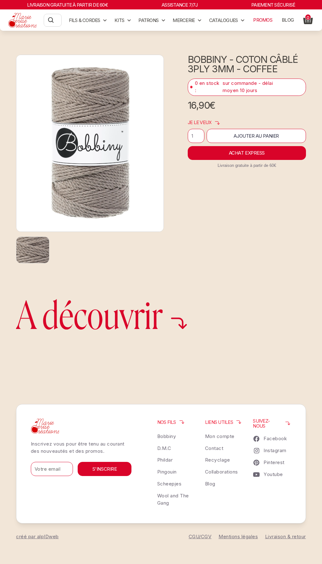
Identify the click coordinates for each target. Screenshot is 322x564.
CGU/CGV (200, 536)
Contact (214, 448)
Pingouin (167, 472)
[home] (22, 20)
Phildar (165, 460)
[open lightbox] (90, 143)
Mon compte (220, 436)
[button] (88, 20)
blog (288, 20)
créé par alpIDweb (37, 536)
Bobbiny (166, 436)
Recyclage (217, 460)
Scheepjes (169, 484)
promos (262, 20)
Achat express (247, 153)
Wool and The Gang (173, 499)
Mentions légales (238, 536)
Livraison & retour (285, 536)
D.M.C (164, 448)
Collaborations (221, 472)
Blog (210, 484)
